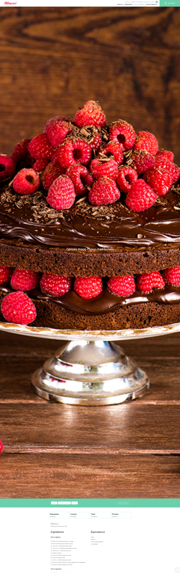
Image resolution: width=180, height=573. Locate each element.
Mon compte (171, 3)
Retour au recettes (123, 503)
